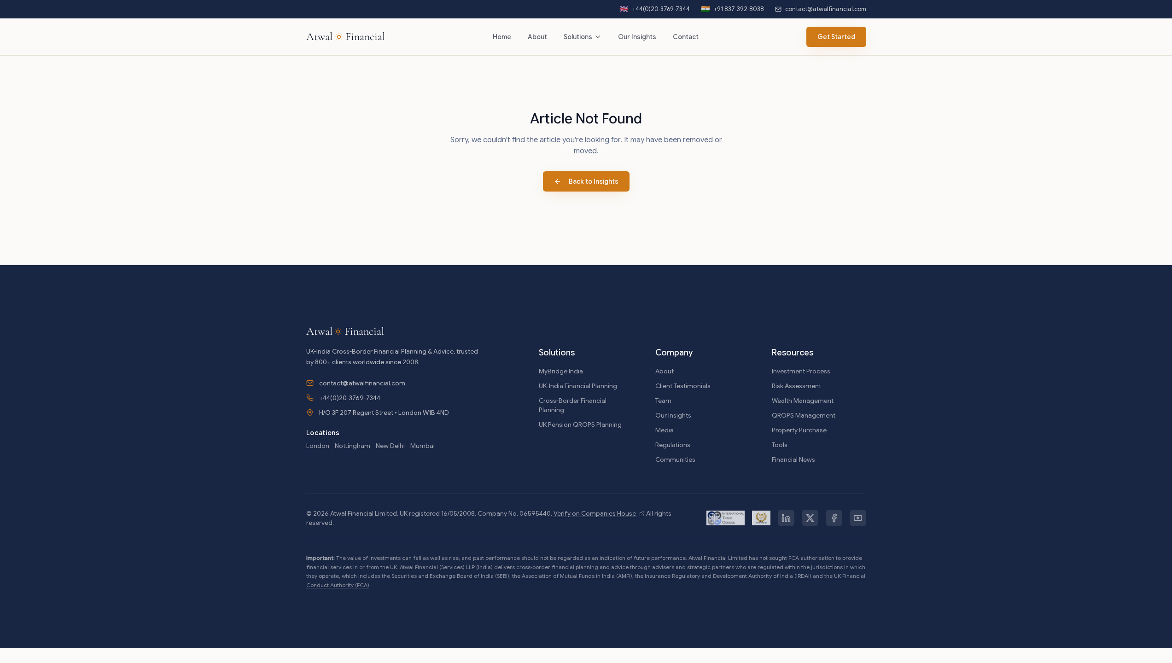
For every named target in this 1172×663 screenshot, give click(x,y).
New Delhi (390, 446)
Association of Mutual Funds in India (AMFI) (577, 575)
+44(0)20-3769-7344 (349, 398)
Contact (686, 37)
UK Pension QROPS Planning (580, 424)
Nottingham (352, 446)
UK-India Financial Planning (578, 386)
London (317, 446)
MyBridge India (561, 371)
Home (502, 37)
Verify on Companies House (595, 513)
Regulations (672, 445)
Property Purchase (799, 430)
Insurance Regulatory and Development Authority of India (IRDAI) (728, 575)
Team (663, 400)
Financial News (793, 459)
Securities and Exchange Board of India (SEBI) (450, 575)
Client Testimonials (683, 386)
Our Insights (637, 37)
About (537, 37)
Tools (779, 445)
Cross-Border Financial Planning (572, 405)
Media (664, 430)
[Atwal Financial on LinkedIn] (786, 518)
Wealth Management (803, 400)
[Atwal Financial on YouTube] (858, 518)
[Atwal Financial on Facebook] (834, 518)
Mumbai (422, 446)
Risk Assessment (796, 386)
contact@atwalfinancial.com (362, 383)
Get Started (836, 37)
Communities (675, 459)
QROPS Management (803, 415)
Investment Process (801, 371)
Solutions (578, 37)
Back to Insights (593, 181)
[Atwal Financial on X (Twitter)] (810, 518)
